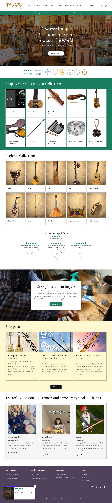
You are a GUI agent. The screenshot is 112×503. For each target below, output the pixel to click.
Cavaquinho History (17, 355)
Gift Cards (11, 112)
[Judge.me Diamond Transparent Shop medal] (48, 72)
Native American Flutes (54, 113)
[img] (56, 236)
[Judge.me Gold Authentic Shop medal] (55, 72)
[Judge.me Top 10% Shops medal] (84, 72)
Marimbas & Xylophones (52, 142)
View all (55, 387)
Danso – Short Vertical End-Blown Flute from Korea (55, 357)
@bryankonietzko (14, 437)
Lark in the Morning (35, 498)
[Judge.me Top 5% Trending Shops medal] (77, 72)
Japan (30, 221)
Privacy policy (53, 498)
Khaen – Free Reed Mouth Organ (88, 357)
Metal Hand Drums (75, 141)
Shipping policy (70, 498)
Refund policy (45, 498)
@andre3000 (80, 437)
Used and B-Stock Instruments (13, 142)
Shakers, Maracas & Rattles (96, 142)
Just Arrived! (93, 112)
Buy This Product (13, 452)
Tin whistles (32, 141)
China (50, 189)
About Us (84, 474)
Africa (9, 189)
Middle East (11, 221)
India (70, 189)
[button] (29, 6)
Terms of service (61, 498)
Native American (94, 221)
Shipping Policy (86, 480)
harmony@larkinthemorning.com (65, 477)
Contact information (80, 498)
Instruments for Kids (75, 112)
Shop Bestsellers (56, 53)
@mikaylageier (47, 437)
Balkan (30, 189)
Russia (50, 221)
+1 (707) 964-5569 (61, 474)
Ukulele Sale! (32, 112)
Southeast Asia (73, 221)
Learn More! (56, 304)
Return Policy (85, 477)
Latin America (94, 189)
